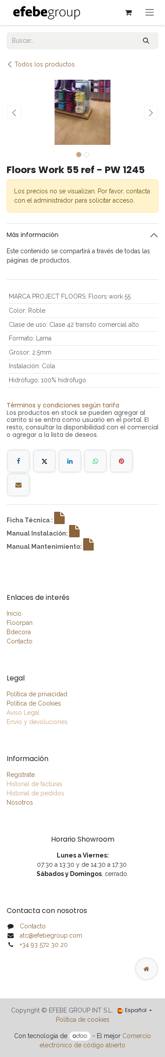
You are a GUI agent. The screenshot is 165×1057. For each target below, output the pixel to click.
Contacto (20, 641)
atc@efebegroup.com (51, 935)
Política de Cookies (34, 703)
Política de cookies (83, 1019)
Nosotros (20, 802)
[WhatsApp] (95, 461)
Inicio (14, 613)
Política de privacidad (37, 694)
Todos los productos (45, 64)
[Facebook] (18, 461)
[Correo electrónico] (18, 484)
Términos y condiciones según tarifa (63, 405)
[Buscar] (146, 40)
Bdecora (19, 632)
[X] (44, 461)
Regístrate (21, 774)
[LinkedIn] (70, 461)
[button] (14, 112)
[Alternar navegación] (149, 13)
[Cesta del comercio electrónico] (128, 12)
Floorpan (20, 622)
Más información (33, 234)
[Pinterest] (121, 461)
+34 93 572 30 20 (44, 944)
